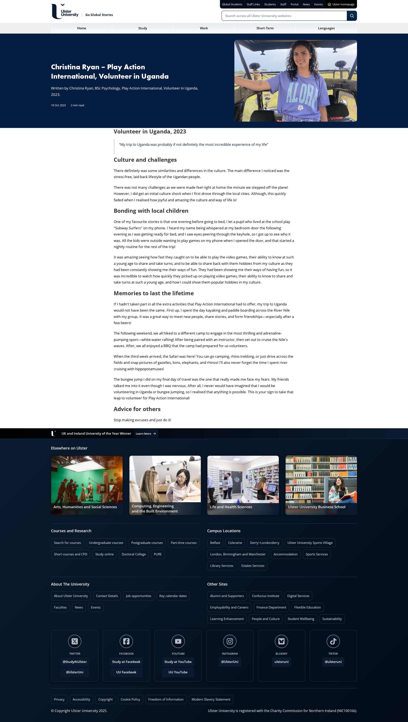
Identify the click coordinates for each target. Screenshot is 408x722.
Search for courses (67, 542)
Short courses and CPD (69, 553)
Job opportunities (138, 596)
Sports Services (315, 553)
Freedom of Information (166, 699)
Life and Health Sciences (231, 507)
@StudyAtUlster (75, 662)
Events (94, 606)
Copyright (105, 699)
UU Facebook (126, 672)
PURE (158, 554)
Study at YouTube (178, 662)
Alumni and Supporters (225, 594)
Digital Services (296, 594)
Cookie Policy (130, 699)
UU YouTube (178, 672)
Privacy (59, 699)
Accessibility (81, 699)
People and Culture (264, 617)
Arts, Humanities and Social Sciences (85, 507)
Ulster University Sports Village (310, 542)
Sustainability (330, 617)
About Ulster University (71, 596)
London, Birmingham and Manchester (238, 554)
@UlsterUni (71, 671)
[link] (87, 485)
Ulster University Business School (317, 507)
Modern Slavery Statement (211, 699)
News (77, 606)
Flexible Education (306, 606)
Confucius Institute (264, 594)
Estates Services (251, 564)
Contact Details (107, 596)
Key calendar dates (173, 596)
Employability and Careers (227, 606)
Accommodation (284, 553)
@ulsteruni (332, 660)
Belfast (213, 541)
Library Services (220, 564)
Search (352, 16)
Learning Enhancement (225, 617)
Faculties (60, 607)
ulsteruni (282, 662)
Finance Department (270, 606)
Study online (103, 553)
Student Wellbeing (299, 617)
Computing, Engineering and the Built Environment (155, 508)
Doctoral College (132, 553)
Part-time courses (182, 541)
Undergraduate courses (104, 541)
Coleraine (233, 541)
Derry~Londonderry (263, 541)
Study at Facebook (126, 662)
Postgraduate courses (145, 541)
